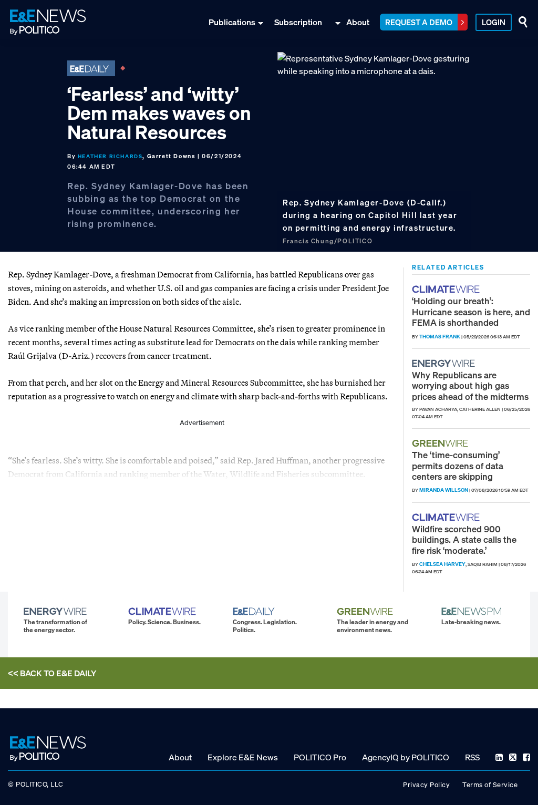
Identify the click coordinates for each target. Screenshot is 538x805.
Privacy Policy (426, 784)
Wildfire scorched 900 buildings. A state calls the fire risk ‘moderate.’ (464, 539)
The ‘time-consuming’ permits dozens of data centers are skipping (457, 465)
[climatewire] (447, 289)
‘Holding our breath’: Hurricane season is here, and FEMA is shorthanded (471, 311)
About (357, 22)
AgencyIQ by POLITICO (405, 757)
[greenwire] (441, 443)
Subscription (298, 22)
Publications (232, 22)
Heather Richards (110, 156)
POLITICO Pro (320, 757)
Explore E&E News (243, 757)
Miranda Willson (443, 490)
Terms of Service (490, 784)
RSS (472, 757)
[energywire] (445, 363)
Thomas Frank (439, 336)
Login (493, 22)
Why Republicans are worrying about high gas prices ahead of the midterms (470, 385)
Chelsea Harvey (442, 564)
